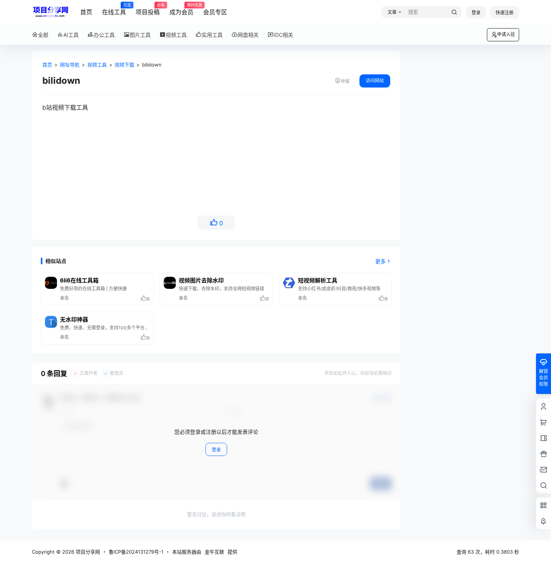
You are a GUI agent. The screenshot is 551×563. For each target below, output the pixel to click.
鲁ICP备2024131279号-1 (136, 552)
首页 (86, 12)
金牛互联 (214, 552)
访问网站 (375, 80)
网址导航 (69, 65)
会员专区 (215, 12)
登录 (476, 12)
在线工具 (114, 9)
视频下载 (124, 65)
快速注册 (505, 12)
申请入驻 (506, 34)
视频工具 (97, 65)
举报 (345, 81)
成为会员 (181, 9)
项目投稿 (148, 9)
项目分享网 (87, 552)
